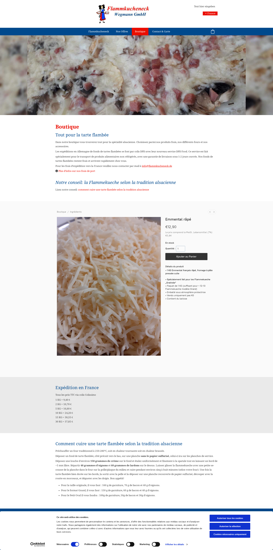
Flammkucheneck (98, 31)
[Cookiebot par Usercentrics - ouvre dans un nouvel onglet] (37, 544)
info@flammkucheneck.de (157, 166)
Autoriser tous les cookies (230, 518)
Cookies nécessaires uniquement (230, 534)
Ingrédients (76, 211)
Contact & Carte (161, 31)
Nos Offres (122, 31)
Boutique (140, 31)
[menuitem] (210, 212)
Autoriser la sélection (230, 526)
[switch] (103, 544)
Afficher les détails (174, 544)
